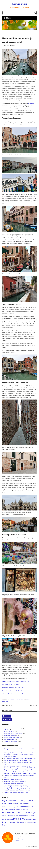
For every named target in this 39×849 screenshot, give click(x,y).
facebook (8, 716)
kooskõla (19, 810)
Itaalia (29, 700)
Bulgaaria (24, 800)
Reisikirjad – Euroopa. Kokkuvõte (13, 783)
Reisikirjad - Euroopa (16, 700)
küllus (25, 809)
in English (6, 730)
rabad (4, 819)
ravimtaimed (10, 819)
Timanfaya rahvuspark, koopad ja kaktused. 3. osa (18, 789)
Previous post (7, 705)
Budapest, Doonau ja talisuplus (13, 779)
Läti (12, 812)
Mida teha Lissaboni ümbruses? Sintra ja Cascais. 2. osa (20, 773)
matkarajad (31, 812)
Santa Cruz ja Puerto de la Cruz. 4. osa (13, 690)
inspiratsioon (22, 807)
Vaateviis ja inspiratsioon (11, 741)
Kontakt (17, 840)
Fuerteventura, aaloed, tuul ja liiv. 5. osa (15, 785)
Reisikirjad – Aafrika (9, 732)
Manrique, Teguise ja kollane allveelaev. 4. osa (17, 787)
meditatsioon (11, 815)
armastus (12, 800)
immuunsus (6, 807)
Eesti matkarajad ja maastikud (12, 728)
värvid (28, 822)
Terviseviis (19, 4)
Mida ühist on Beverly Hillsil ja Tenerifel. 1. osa (15, 681)
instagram (8, 719)
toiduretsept (11, 822)
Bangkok (20, 800)
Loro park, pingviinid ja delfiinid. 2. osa (13, 684)
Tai (30, 819)
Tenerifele (31, 103)
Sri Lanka (26, 819)
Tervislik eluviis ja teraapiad (11, 737)
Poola (22, 815)
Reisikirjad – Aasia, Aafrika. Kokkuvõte (15, 781)
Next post (33, 705)
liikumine (6, 812)
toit (16, 822)
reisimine (5, 702)
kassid (9, 809)
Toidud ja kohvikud (9, 739)
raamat (33, 815)
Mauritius (5, 815)
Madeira (15, 812)
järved (4, 810)
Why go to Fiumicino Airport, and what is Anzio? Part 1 (19, 768)
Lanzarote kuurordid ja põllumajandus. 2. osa (17, 790)
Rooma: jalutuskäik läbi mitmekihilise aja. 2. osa (17, 760)
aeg (3, 801)
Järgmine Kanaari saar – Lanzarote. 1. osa (16, 792)
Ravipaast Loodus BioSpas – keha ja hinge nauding (18, 770)
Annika (13, 45)
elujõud (9, 804)
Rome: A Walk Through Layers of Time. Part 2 (17, 766)
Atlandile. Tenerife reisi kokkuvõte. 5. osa (14, 694)
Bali (16, 800)
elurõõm (17, 803)
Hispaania (25, 804)
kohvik (13, 810)
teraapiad (33, 819)
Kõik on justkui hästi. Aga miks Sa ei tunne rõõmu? (18, 752)
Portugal (27, 815)
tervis (4, 822)
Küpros (28, 809)
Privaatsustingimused (21, 839)
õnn (3, 825)
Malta (19, 812)
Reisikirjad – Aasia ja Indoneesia (13, 733)
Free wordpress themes (31, 846)
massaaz (23, 812)
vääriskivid (33, 822)
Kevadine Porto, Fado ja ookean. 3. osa (15, 771)
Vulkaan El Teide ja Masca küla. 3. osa (13, 687)
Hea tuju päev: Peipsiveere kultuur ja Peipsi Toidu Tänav (20, 758)
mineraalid (18, 815)
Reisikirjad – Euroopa (10, 735)
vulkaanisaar (22, 822)
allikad (7, 800)
